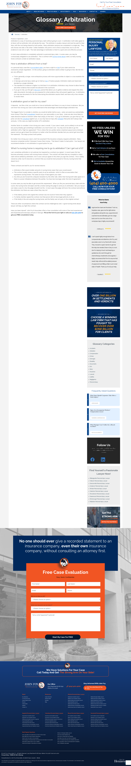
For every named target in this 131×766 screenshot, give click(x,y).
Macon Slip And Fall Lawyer (73, 722)
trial (58, 67)
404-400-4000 (76, 212)
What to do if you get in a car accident (30, 738)
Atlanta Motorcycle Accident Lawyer (75, 700)
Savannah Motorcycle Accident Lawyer (99, 719)
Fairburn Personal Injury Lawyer (98, 481)
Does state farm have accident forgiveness (31, 736)
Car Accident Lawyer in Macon (74, 715)
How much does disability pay (63, 734)
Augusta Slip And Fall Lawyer (28, 722)
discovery (37, 90)
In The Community (26, 698)
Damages (92, 358)
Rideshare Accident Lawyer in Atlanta (98, 705)
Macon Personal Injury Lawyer (76, 713)
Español (103, 11)
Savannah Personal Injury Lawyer (100, 713)
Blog (46, 702)
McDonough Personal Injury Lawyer (100, 499)
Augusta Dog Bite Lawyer (27, 720)
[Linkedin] (119, 755)
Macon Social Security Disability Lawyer (76, 726)
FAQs (74, 11)
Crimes (92, 356)
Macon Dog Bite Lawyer (73, 720)
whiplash (60, 119)
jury (47, 81)
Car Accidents (65, 11)
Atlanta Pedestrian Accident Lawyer (98, 700)
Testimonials (24, 703)
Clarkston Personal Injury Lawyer (99, 491)
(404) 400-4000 (110, 5)
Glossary (17, 34)
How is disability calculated (63, 743)
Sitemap (20, 755)
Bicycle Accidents (97, 432)
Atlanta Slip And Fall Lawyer (73, 703)
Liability (92, 377)
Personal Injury (94, 382)
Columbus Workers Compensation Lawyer (54, 724)
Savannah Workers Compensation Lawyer (99, 724)
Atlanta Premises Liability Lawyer (97, 698)
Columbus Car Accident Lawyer (51, 715)
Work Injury (95, 403)
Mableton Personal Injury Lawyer (99, 501)
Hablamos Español (113, 8)
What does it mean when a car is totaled (30, 741)
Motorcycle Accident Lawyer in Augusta (30, 719)
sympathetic (31, 114)
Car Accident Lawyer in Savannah (97, 715)
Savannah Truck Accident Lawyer (97, 717)
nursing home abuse (59, 56)
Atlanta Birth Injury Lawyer (96, 707)
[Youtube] (124, 755)
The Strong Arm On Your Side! (77, 672)
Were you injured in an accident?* (98, 83)
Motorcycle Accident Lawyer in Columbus (53, 719)
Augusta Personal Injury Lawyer (30, 713)
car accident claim (37, 67)
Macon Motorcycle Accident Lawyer (75, 719)
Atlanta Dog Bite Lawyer (73, 702)
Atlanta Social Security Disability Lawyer (76, 707)
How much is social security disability (65, 736)
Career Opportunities (26, 700)
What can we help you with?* (38, 596)
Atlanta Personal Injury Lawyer (76, 694)
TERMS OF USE (14, 755)
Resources (82, 11)
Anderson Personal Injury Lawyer (99, 486)
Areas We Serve (39, 11)
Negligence (93, 379)
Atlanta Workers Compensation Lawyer (76, 705)
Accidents (92, 348)
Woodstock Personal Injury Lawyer (99, 494)
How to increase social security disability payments (68, 739)
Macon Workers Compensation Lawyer (76, 724)
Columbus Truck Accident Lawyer (52, 717)
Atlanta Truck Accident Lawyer (74, 698)
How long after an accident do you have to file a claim (34, 734)
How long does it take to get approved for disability (68, 741)
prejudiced (26, 119)
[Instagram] (128, 755)
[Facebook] (109, 755)
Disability (92, 361)
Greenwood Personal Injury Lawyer (99, 496)
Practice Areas (52, 11)
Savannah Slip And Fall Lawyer (97, 722)
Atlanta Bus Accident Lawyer (97, 702)
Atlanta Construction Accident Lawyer (98, 703)
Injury (91, 369)
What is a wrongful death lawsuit (64, 732)
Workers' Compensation (98, 417)
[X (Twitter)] (114, 755)
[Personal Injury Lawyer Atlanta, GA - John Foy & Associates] (20, 4)
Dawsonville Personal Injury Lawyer (99, 483)
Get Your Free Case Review (109, 521)
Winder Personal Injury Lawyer (98, 488)
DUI (91, 366)
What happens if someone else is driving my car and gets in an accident (37, 739)
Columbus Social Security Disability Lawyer (54, 726)
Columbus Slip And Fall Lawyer (51, 722)
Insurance (92, 371)
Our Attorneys (25, 696)
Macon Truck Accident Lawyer (74, 717)
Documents (93, 364)
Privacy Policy (5, 755)
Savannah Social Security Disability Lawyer (99, 726)
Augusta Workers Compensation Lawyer (30, 724)
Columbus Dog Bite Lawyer (50, 720)
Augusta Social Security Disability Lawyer (30, 726)
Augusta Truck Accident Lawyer (29, 717)
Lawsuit (92, 374)
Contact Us (93, 11)
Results (23, 702)
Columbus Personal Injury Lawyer (54, 713)
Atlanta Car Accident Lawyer (74, 696)
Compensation (94, 353)
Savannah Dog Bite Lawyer (96, 720)
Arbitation (92, 351)
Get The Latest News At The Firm (94, 688)
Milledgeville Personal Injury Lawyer (100, 478)
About (28, 11)
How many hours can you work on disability (66, 738)
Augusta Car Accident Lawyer (28, 715)
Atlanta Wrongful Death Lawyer (97, 696)
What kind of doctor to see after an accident (31, 743)
